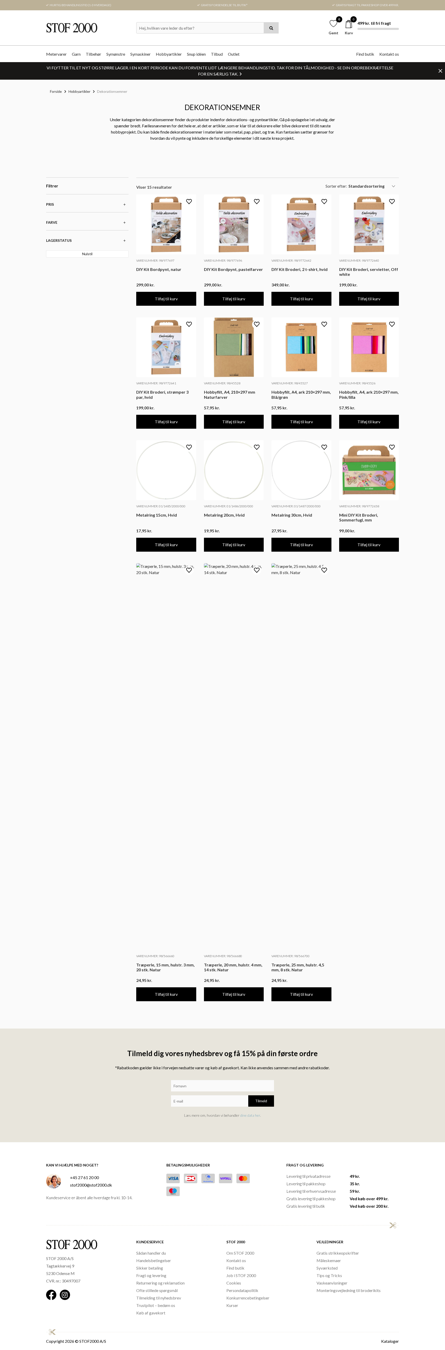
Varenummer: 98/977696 (223, 260)
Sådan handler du (151, 1252)
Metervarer (56, 54)
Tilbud (217, 54)
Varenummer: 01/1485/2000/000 (160, 506)
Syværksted (327, 1267)
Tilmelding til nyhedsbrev (158, 1297)
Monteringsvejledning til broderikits (348, 1290)
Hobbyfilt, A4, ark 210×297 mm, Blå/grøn (301, 394)
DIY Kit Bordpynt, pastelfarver (233, 269)
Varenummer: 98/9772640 (359, 260)
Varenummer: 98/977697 (155, 260)
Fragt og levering (151, 1275)
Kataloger (390, 1341)
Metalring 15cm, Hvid (156, 514)
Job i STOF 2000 (241, 1275)
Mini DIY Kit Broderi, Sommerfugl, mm (358, 517)
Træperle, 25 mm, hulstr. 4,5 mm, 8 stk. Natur (297, 967)
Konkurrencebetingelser (247, 1297)
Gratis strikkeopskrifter (337, 1252)
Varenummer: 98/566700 (290, 956)
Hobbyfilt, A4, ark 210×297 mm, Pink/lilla (369, 394)
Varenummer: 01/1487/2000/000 (296, 506)
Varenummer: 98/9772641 (156, 383)
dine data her (250, 1115)
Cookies (233, 1282)
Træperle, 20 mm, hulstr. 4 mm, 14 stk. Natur (233, 967)
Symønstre (115, 54)
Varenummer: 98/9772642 (291, 260)
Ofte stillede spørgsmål (157, 1290)
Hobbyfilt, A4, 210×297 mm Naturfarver (229, 394)
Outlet (233, 54)
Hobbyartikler (169, 54)
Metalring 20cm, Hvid (224, 514)
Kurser (232, 1305)
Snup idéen (196, 54)
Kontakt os (389, 54)
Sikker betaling (149, 1267)
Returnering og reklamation (160, 1282)
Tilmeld (261, 1101)
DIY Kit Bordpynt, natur (158, 269)
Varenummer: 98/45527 (289, 383)
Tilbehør (93, 54)
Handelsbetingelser (153, 1260)
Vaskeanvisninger (331, 1282)
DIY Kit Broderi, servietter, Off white (368, 272)
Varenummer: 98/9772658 (359, 506)
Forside (56, 91)
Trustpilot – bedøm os (155, 1305)
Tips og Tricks (329, 1275)
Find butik (365, 54)
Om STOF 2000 (240, 1252)
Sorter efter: (336, 186)
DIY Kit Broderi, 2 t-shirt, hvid (299, 269)
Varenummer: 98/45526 (357, 383)
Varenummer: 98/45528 (222, 383)
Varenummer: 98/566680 (223, 956)
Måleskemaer (328, 1260)
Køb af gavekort (150, 1312)
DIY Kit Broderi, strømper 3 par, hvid (162, 394)
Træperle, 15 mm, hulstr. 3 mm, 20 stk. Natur (165, 967)
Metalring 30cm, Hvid (291, 514)
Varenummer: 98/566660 (155, 956)
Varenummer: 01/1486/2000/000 (228, 506)
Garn (76, 54)
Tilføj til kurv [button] (166, 298)
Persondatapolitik (242, 1290)
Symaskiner (140, 54)
